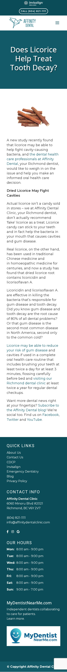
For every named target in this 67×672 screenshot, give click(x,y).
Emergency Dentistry (23, 471)
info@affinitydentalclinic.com (28, 522)
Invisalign (13, 467)
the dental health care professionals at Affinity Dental (33, 159)
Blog (10, 476)
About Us (14, 452)
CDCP (11, 462)
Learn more (15, 618)
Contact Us (15, 457)
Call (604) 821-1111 (33, 11)
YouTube (34, 420)
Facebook (50, 415)
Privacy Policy (17, 481)
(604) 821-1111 (16, 517)
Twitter (13, 420)
